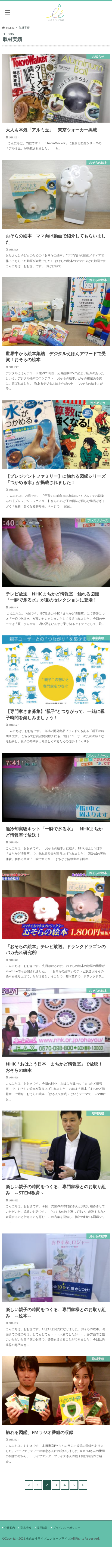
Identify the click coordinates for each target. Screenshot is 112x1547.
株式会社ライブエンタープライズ (48, 1538)
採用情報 (42, 1527)
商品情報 (25, 1527)
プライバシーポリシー (66, 1527)
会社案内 (9, 1527)
